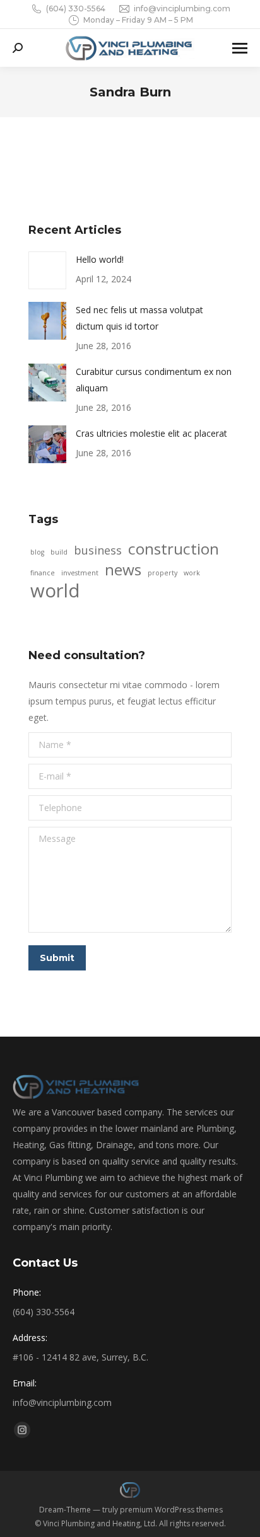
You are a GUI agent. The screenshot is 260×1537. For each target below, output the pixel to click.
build (59, 552)
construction (173, 549)
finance (42, 572)
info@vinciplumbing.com (182, 8)
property (162, 572)
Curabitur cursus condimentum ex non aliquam (154, 380)
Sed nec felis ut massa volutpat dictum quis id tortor (139, 318)
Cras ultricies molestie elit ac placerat (151, 433)
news (123, 569)
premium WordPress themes (171, 1509)
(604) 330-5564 (75, 8)
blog (37, 552)
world (55, 590)
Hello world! (100, 259)
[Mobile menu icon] (239, 48)
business (98, 550)
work (192, 572)
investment (79, 572)
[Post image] (47, 270)
